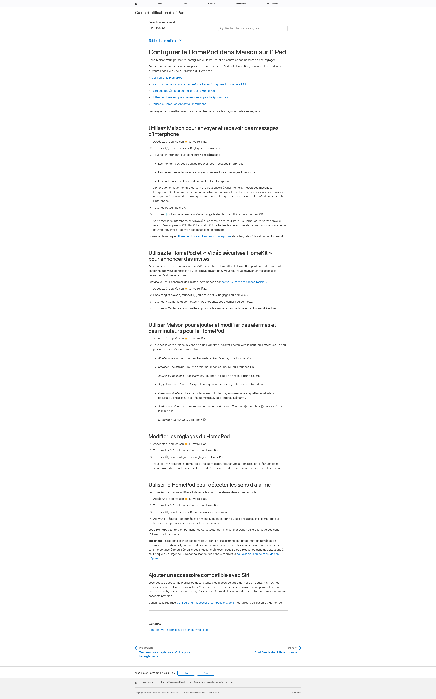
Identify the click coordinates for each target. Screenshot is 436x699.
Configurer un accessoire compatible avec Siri (207, 602)
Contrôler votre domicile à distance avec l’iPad (179, 630)
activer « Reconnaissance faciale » (244, 282)
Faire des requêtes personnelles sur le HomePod (183, 90)
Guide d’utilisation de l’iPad (159, 12)
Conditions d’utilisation (194, 692)
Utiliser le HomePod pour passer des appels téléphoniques (190, 97)
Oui (186, 673)
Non (206, 673)
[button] (300, 3)
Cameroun (296, 692)
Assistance (148, 682)
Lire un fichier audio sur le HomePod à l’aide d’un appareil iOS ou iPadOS (199, 84)
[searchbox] (253, 28)
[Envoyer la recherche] (222, 28)
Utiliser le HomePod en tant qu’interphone (179, 104)
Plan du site (213, 692)
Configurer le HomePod (167, 77)
